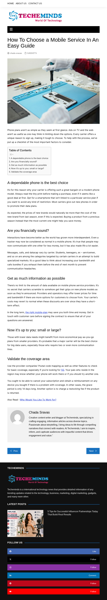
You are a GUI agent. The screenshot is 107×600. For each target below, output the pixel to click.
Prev (16, 451)
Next (91, 451)
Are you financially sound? (24, 161)
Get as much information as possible (29, 165)
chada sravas (16, 53)
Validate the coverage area (24, 172)
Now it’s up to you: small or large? (27, 168)
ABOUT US (21, 3)
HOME (10, 3)
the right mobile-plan (36, 312)
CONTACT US (35, 3)
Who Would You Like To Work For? (38, 399)
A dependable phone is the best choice (29, 158)
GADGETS (32, 53)
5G (62, 369)
